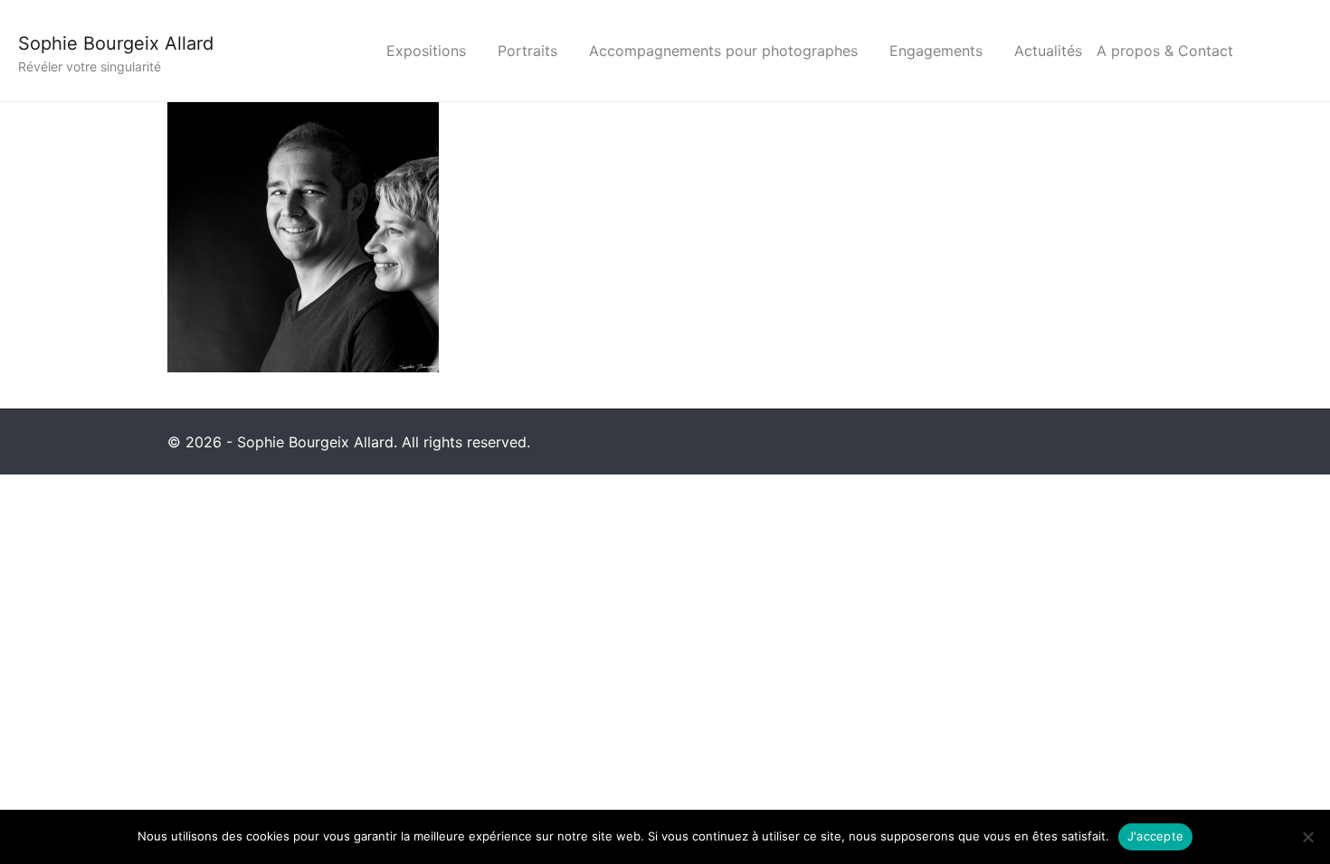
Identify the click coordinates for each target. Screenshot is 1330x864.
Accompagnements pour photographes (723, 51)
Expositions (426, 51)
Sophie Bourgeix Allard (116, 43)
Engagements (936, 51)
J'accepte (1155, 836)
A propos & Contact (1165, 51)
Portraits (527, 51)
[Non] (1307, 837)
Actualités (1048, 51)
